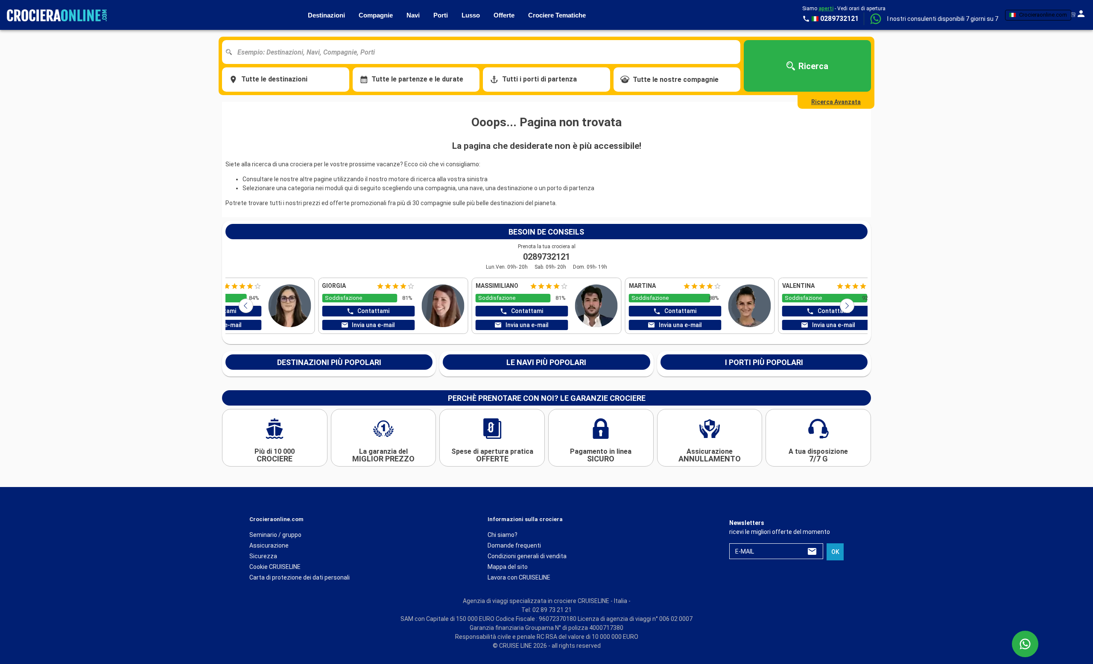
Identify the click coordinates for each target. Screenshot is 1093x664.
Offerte (504, 15)
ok (835, 551)
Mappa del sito (508, 566)
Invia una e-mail (527, 325)
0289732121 (546, 257)
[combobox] (484, 52)
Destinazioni (326, 15)
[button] (942, 19)
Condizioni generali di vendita (527, 556)
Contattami (527, 310)
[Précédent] (246, 306)
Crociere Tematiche (557, 15)
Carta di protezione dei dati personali (299, 577)
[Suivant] (847, 306)
